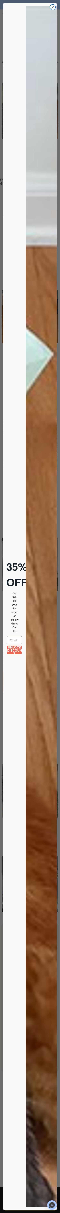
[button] (52, 1205)
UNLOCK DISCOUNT (14, 650)
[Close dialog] (53, 7)
